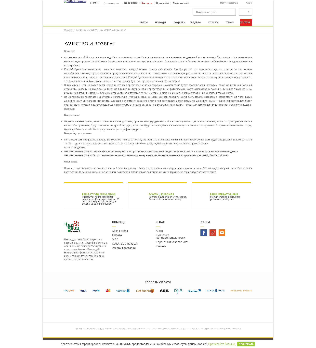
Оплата (117, 235)
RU (94, 2)
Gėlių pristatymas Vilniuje (212, 328)
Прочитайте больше (221, 344)
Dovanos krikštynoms (159, 328)
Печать (161, 246)
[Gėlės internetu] (75, 9)
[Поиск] (232, 12)
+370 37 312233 (129, 3)
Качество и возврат (125, 243)
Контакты (147, 3)
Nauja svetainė (181, 3)
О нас (159, 231)
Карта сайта (120, 231)
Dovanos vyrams (191, 328)
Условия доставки (124, 248)
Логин (249, 2)
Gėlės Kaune (176, 328)
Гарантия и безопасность (172, 242)
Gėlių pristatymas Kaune (137, 328)
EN (97, 2)
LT (91, 2)
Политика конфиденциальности (170, 236)
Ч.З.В (115, 239)
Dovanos (109, 328)
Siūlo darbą (120, 328)
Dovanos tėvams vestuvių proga (89, 328)
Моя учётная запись (229, 2)
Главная (68, 29)
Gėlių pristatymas (233, 328)
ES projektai (162, 3)
